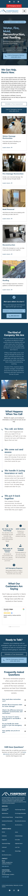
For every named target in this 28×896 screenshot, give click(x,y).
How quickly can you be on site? (11, 731)
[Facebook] (9, 1)
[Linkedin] (18, 1)
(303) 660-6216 (5, 866)
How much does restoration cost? (11, 700)
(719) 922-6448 (5, 876)
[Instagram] (14, 1)
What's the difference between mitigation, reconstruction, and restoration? (12, 711)
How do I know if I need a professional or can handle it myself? (11, 718)
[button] (24, 11)
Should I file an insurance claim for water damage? (12, 705)
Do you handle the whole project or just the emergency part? (12, 725)
